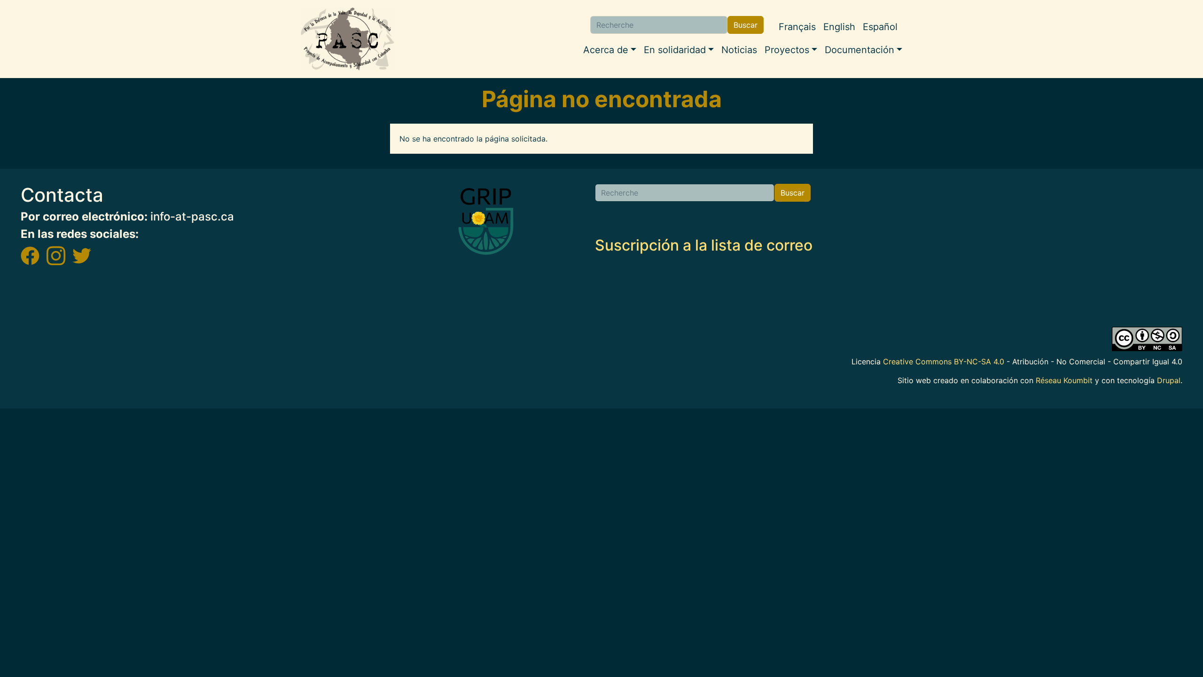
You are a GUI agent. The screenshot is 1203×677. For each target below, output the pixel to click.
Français (797, 26)
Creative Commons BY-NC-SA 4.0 (943, 361)
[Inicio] (348, 39)
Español (880, 26)
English (839, 26)
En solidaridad (675, 49)
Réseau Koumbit (1064, 380)
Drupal (1168, 380)
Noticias (739, 49)
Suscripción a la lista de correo (703, 245)
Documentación (859, 49)
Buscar (746, 25)
